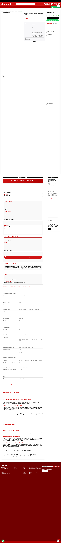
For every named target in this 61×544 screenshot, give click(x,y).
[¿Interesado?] (52, 4)
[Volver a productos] (58, 9)
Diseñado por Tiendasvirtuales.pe (56, 542)
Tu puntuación (50, 197)
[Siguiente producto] (59, 9)
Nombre (49, 216)
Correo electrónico (50, 220)
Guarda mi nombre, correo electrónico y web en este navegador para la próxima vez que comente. (53, 225)
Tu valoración (50, 198)
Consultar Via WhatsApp (53, 20)
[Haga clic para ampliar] (3, 76)
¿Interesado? (55, 3)
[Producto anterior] (56, 9)
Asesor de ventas (56, 7)
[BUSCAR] (36, 4)
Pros (48, 209)
